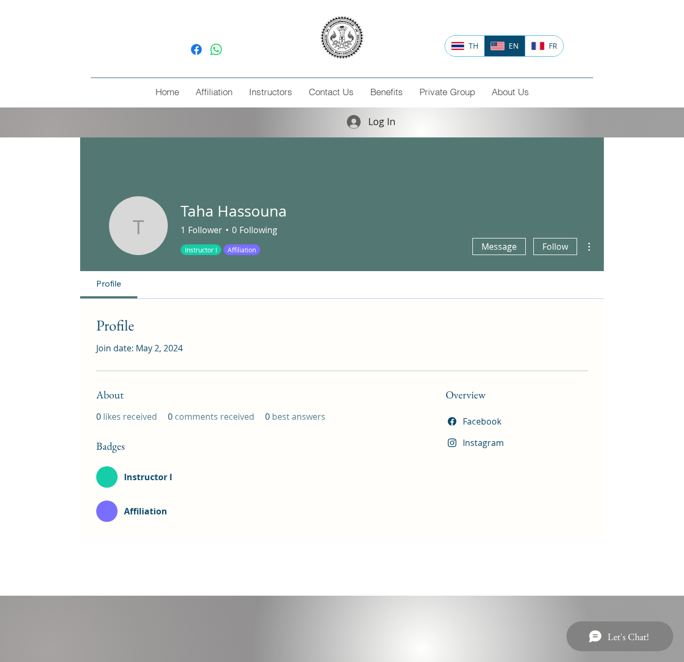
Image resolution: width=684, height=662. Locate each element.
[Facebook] (196, 49)
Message (499, 246)
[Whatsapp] (216, 49)
